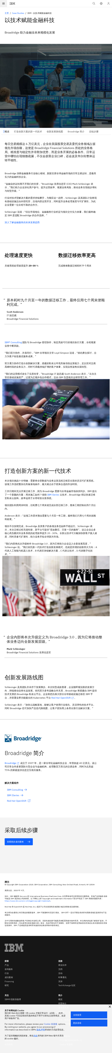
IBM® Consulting (13, 342)
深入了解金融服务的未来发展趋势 (22, 222)
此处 (36, 1035)
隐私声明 (41, 1029)
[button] (101, 3)
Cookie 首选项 (50, 1024)
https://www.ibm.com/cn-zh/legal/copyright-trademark (27, 901)
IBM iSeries (53, 494)
